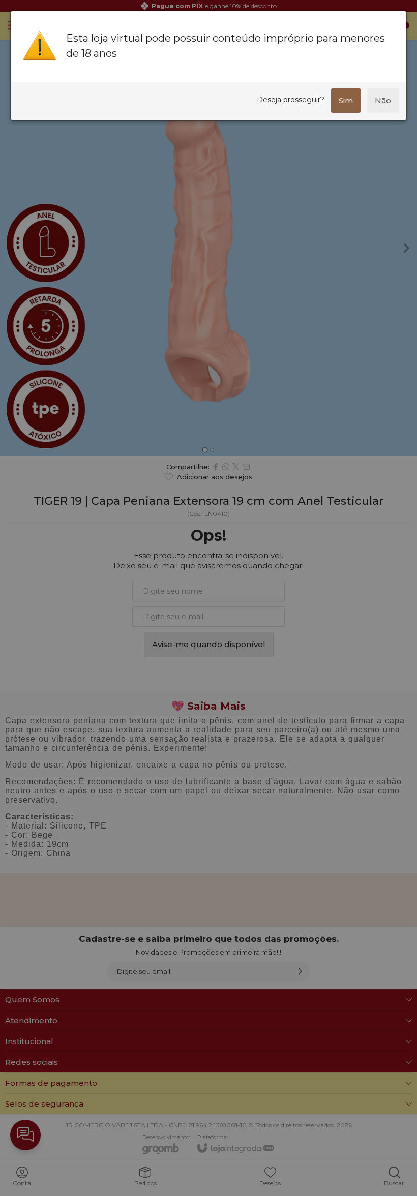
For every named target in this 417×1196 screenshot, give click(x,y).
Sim (346, 100)
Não (383, 100)
